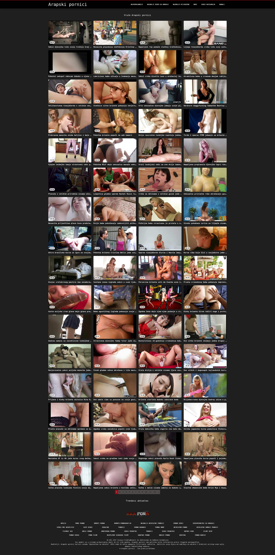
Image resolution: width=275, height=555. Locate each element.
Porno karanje (140, 527)
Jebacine (105, 527)
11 (150, 492)
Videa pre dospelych (65, 527)
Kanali (222, 4)
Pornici (121, 527)
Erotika (182, 535)
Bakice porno (164, 535)
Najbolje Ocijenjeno (181, 4)
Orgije (63, 523)
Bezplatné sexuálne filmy (117, 535)
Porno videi (178, 523)
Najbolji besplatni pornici (152, 523)
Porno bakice (200, 535)
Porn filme (93, 535)
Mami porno (80, 523)
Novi (195, 4)
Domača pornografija (122, 523)
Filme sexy (207, 531)
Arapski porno (144, 535)
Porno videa (74, 535)
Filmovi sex (68, 531)
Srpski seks (189, 531)
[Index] (137, 513)
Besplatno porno (180, 527)
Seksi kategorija (208, 4)
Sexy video (87, 527)
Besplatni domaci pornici (207, 527)
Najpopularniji (137, 4)
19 (155, 492)
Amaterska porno (108, 531)
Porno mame (159, 527)
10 (146, 492)
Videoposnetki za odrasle (203, 523)
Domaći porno (99, 523)
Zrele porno (87, 531)
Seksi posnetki (130, 531)
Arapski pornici (128, 548)
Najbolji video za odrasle (158, 4)
